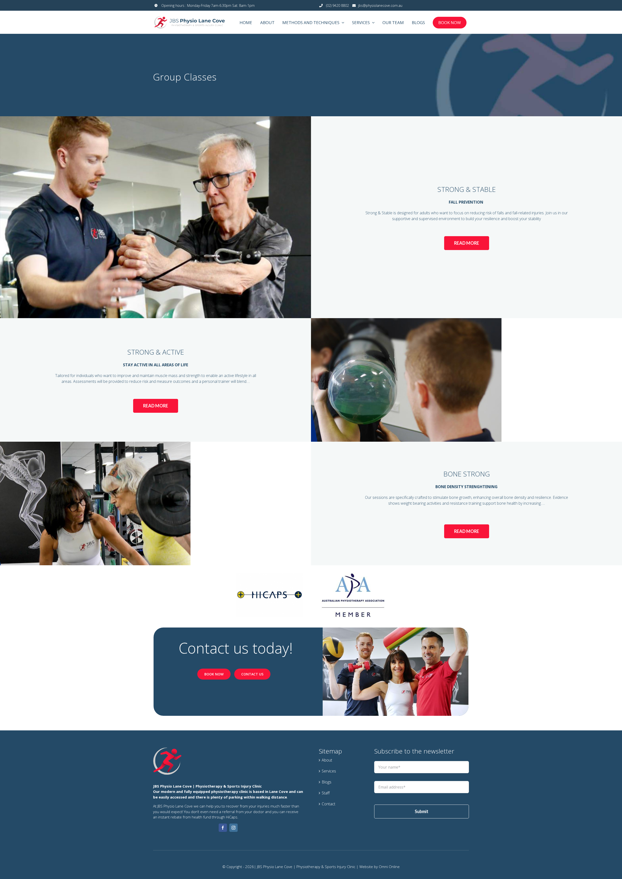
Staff (326, 793)
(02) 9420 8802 (337, 5)
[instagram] (233, 828)
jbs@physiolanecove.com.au (380, 5)
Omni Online (389, 866)
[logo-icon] (167, 749)
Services (329, 771)
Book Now (214, 674)
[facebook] (223, 828)
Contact (328, 804)
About (327, 760)
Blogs (326, 782)
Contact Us (252, 674)
